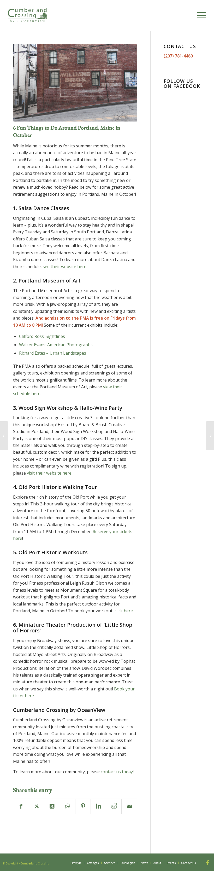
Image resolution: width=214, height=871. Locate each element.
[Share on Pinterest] (83, 806)
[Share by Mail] (129, 806)
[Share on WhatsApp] (67, 806)
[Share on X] (36, 806)
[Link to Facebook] (207, 863)
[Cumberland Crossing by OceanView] (27, 15)
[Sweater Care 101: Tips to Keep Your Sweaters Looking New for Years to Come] (4, 435)
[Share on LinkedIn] (98, 806)
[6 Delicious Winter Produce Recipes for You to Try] (210, 435)
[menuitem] (199, 15)
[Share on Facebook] (21, 806)
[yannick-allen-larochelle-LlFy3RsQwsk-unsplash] (75, 83)
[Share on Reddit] (113, 806)
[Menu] (199, 15)
